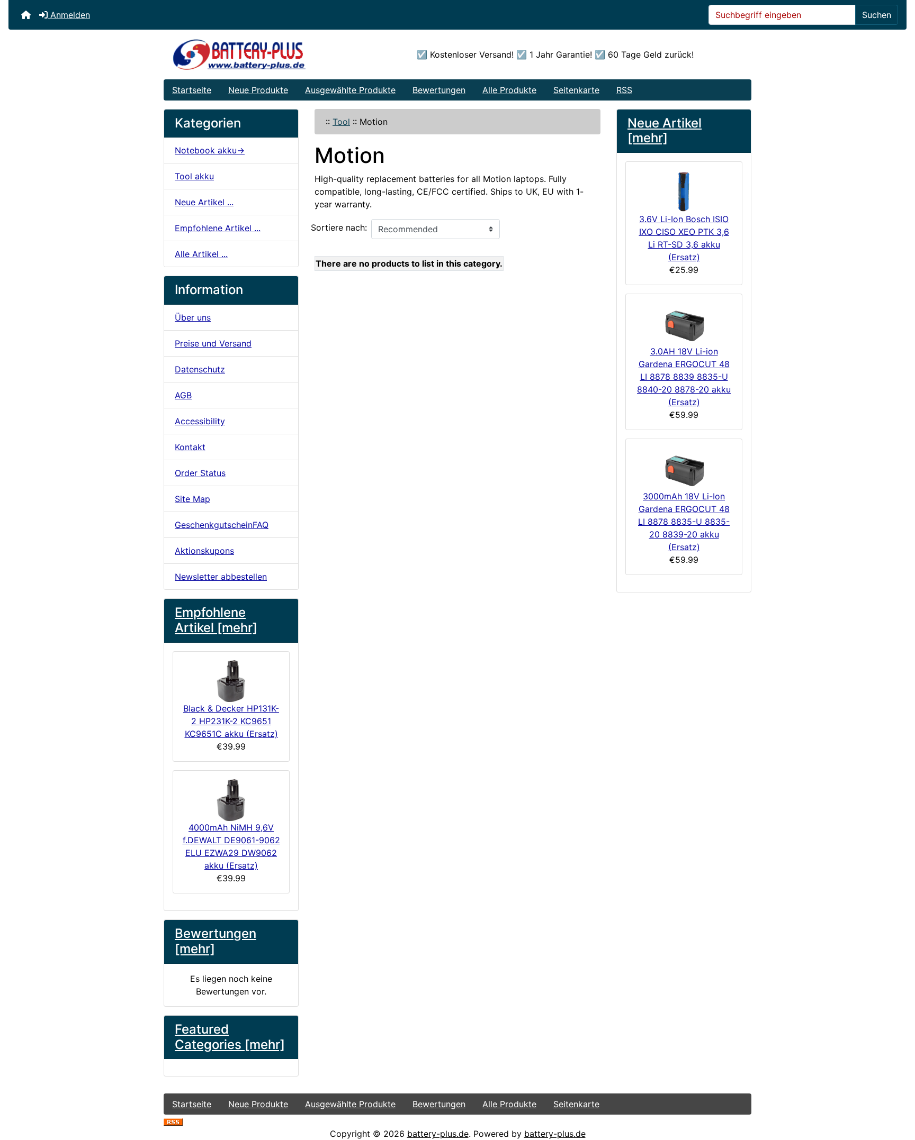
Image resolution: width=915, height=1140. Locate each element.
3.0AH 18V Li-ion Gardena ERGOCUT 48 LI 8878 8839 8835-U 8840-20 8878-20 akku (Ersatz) (684, 376)
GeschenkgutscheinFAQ (221, 524)
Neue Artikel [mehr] (664, 130)
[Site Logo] (262, 54)
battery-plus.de (438, 1133)
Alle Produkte (509, 90)
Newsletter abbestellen (221, 576)
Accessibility (200, 421)
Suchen (876, 15)
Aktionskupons (204, 550)
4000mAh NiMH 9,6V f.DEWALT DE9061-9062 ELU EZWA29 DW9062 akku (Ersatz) (231, 846)
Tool (341, 121)
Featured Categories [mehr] (230, 1037)
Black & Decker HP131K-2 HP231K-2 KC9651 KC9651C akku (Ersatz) (231, 721)
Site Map (192, 499)
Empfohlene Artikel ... (218, 228)
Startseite (191, 90)
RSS (624, 90)
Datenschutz (200, 369)
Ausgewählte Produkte (350, 90)
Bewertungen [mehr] (215, 941)
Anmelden (69, 15)
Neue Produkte (258, 90)
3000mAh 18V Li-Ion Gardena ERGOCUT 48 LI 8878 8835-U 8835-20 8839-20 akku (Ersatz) (684, 521)
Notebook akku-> (210, 150)
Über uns (193, 317)
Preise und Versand (213, 343)
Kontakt (190, 447)
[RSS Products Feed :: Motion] (173, 1121)
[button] (895, 1088)
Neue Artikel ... (204, 202)
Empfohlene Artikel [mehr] (216, 620)
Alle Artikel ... (201, 254)
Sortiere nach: (339, 227)
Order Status (200, 473)
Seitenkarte (576, 90)
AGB (183, 395)
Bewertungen (438, 90)
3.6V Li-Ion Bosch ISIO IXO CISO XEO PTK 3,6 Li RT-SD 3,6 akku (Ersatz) (684, 238)
